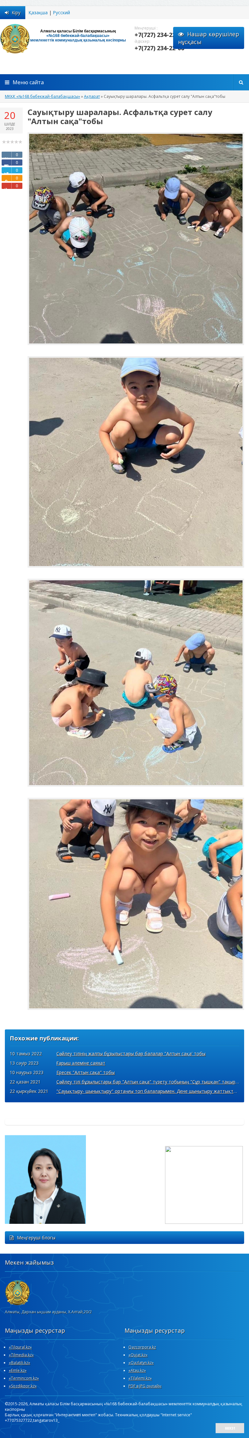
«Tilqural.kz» (20, 1347)
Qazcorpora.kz (142, 1347)
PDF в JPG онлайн (144, 1386)
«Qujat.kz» (138, 1355)
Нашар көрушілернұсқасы (208, 38)
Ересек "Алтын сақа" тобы (85, 1072)
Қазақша (38, 12)
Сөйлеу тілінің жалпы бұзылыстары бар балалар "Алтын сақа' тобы (131, 1053)
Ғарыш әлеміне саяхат (80, 1063)
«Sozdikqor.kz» (23, 1386)
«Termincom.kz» (24, 1378)
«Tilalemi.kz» (140, 1378)
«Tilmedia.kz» (21, 1355)
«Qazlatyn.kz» (141, 1362)
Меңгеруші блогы (36, 1238)
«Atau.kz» (137, 1370)
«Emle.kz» (18, 1370)
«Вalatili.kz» (19, 1362)
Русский (61, 12)
